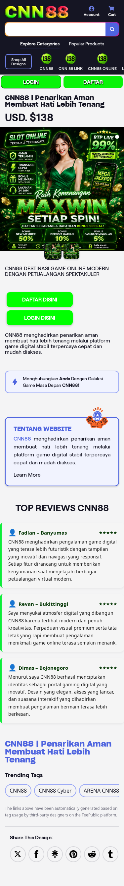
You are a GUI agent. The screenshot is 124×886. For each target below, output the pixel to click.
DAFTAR (93, 82)
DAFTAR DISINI (39, 299)
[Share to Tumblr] (110, 853)
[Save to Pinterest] (73, 853)
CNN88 (22, 439)
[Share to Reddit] (92, 853)
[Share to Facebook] (36, 853)
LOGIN (31, 82)
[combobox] (55, 29)
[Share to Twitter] (18, 853)
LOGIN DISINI (39, 318)
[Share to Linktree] (55, 853)
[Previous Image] (5, 190)
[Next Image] (118, 190)
